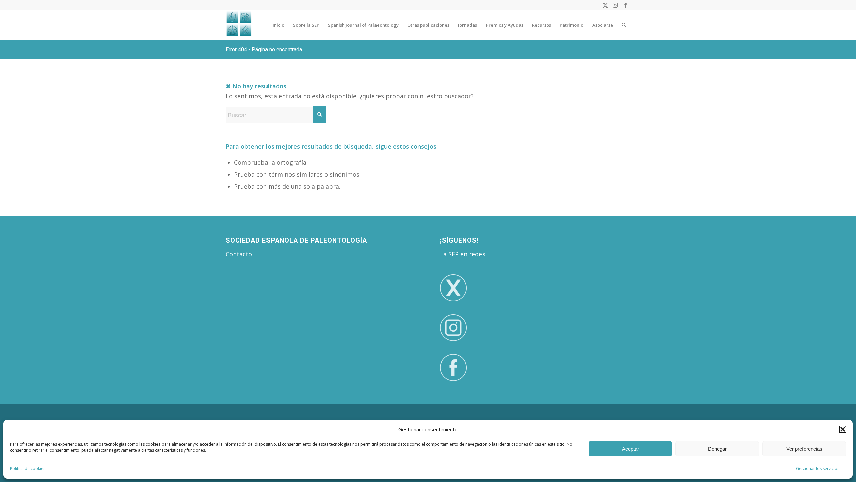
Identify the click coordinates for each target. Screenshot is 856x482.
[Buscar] (623, 25)
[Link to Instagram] (615, 5)
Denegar (717, 449)
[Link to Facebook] (625, 5)
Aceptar (630, 449)
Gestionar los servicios (817, 468)
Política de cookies (27, 468)
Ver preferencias (804, 449)
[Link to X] (605, 5)
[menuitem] (278, 25)
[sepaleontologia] (239, 25)
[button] (842, 429)
